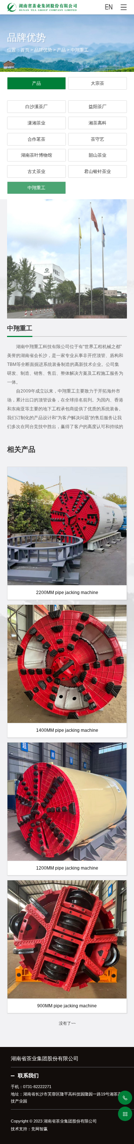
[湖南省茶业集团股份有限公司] (67, 6)
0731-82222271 (37, 1086)
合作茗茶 (36, 139)
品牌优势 (43, 50)
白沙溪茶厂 (36, 106)
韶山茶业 (97, 155)
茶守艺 (97, 139)
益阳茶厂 (97, 106)
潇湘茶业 (36, 123)
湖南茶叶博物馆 (36, 155)
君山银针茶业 (97, 171)
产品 (61, 50)
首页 (24, 50)
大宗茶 (97, 83)
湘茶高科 (97, 123)
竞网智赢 (39, 1129)
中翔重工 (80, 50)
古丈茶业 (36, 171)
